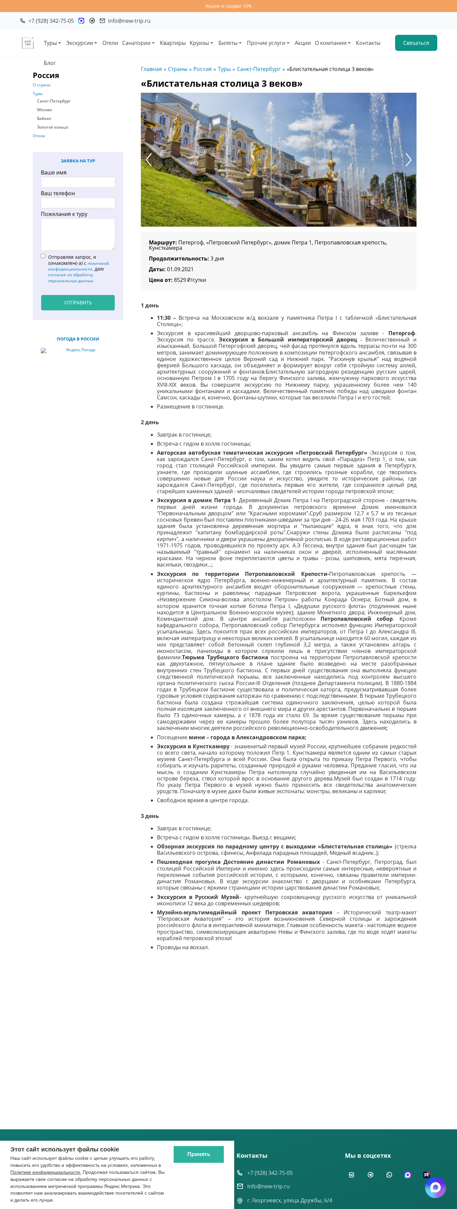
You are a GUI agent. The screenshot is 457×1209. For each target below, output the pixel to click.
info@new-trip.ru (268, 1186)
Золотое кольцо (52, 127)
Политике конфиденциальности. (45, 1172)
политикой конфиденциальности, (78, 266)
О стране (42, 85)
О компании (331, 43)
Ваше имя (54, 172)
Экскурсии (79, 43)
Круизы (199, 43)
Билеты (228, 43)
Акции (303, 43)
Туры (50, 43)
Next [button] (409, 159)
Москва (44, 109)
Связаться (416, 43)
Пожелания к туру (64, 214)
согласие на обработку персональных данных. (71, 277)
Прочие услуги (266, 43)
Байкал (44, 118)
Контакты (368, 43)
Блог (50, 63)
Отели (110, 43)
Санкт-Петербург (54, 101)
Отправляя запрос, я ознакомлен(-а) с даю (78, 268)
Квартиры (173, 43)
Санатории (136, 43)
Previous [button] (149, 159)
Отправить (78, 302)
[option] (279, 160)
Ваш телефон (58, 193)
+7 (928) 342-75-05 (270, 1173)
